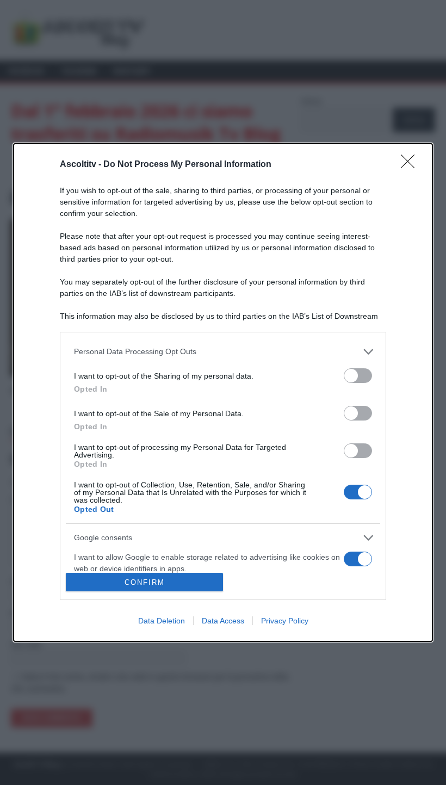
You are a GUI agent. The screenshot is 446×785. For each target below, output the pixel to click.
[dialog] (223, 393)
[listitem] (223, 351)
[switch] (358, 375)
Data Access (223, 620)
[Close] (411, 164)
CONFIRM (145, 582)
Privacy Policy (284, 620)
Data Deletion (161, 620)
